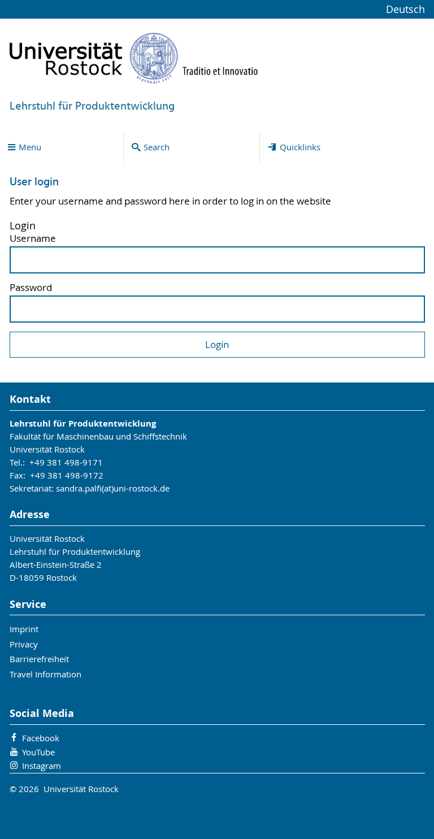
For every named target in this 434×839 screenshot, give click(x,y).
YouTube (38, 752)
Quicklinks (300, 147)
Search (157, 147)
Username (33, 239)
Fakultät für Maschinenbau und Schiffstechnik (98, 436)
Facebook (40, 738)
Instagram (41, 765)
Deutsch (405, 9)
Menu (30, 147)
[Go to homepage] (134, 58)
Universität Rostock (47, 449)
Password (31, 288)
